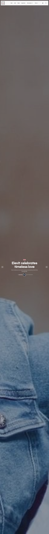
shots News (20, 274)
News (25, 259)
